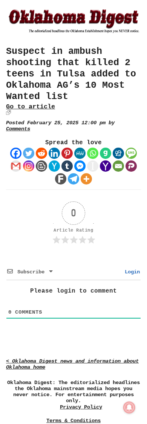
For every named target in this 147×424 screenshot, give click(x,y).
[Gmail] (15, 166)
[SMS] (131, 153)
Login (131, 272)
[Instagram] (28, 166)
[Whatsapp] (92, 153)
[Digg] (118, 153)
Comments (18, 129)
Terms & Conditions (73, 421)
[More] (86, 179)
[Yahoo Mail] (105, 166)
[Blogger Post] (41, 166)
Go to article (30, 106)
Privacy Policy (81, 407)
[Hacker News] (54, 166)
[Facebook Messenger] (80, 166)
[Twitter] (28, 153)
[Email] (118, 166)
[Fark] (60, 179)
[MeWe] (80, 153)
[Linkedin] (54, 153)
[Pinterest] (67, 153)
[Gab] (105, 153)
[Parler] (131, 166)
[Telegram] (73, 179)
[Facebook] (15, 153)
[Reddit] (41, 153)
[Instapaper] (92, 166)
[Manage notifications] (129, 407)
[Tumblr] (67, 166)
